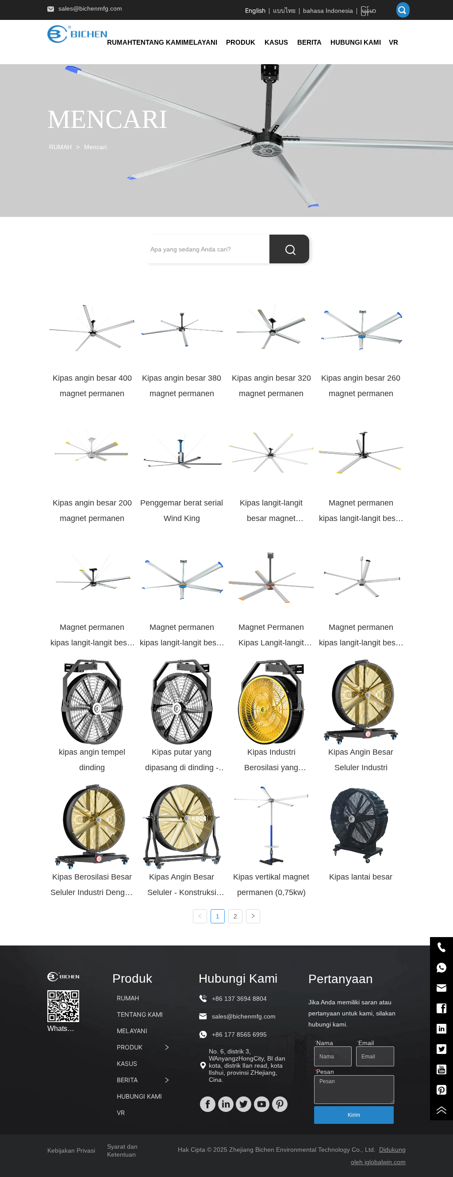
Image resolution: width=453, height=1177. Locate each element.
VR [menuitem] (393, 42)
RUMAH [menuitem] (119, 42)
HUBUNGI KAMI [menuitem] (355, 42)
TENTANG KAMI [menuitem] (157, 42)
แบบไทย (284, 10)
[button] (240, 42)
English (255, 10)
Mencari (95, 147)
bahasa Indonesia (328, 10)
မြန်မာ (368, 10)
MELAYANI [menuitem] (200, 42)
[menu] (256, 42)
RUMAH (60, 147)
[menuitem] (240, 42)
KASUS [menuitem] (276, 42)
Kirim (354, 1115)
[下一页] (253, 916)
